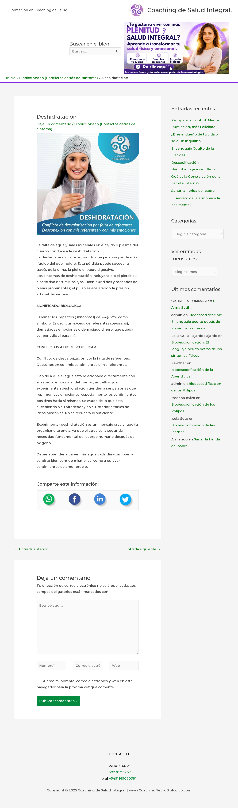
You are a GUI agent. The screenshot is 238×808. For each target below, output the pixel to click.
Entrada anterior (31, 549)
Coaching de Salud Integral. (189, 10)
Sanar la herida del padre (193, 191)
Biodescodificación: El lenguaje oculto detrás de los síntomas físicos (196, 321)
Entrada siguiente (142, 549)
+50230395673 (119, 772)
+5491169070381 (122, 778)
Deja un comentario (54, 124)
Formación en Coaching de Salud (38, 10)
